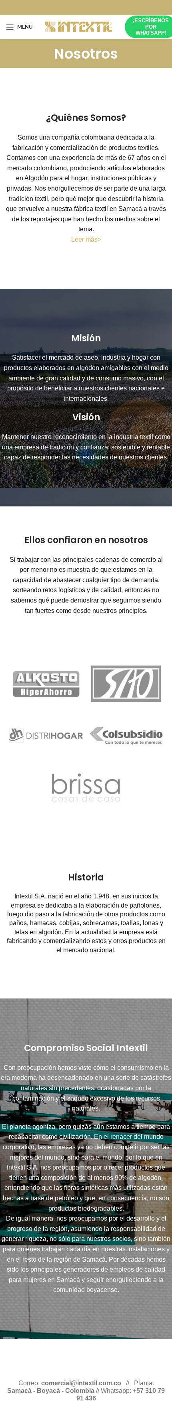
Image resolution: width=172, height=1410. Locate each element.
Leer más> (86, 239)
